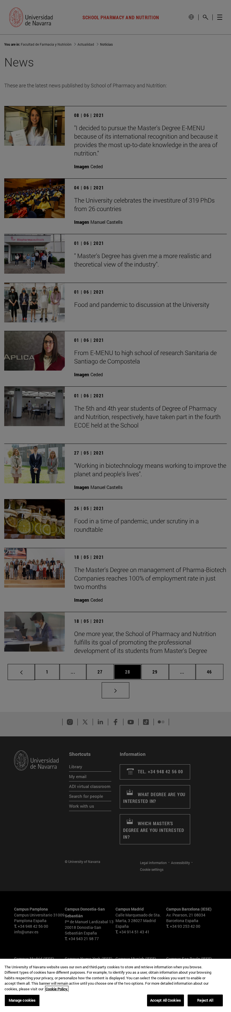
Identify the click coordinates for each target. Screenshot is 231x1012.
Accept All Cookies (165, 1000)
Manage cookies (22, 1000)
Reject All (205, 1000)
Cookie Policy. (57, 988)
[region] (115, 985)
